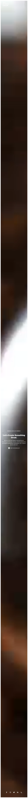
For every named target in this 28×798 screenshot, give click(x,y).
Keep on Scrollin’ (15, 448)
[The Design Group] (5, 4)
